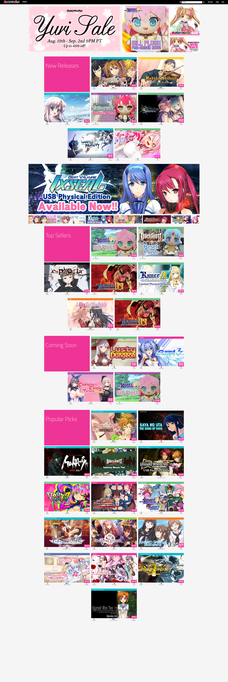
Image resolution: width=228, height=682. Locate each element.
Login (217, 2)
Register (210, 2)
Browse (25, 2)
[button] (197, 189)
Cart (223, 2)
